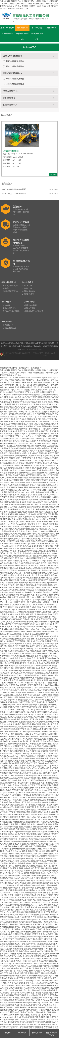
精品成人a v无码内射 (15, 710)
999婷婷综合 (18, 700)
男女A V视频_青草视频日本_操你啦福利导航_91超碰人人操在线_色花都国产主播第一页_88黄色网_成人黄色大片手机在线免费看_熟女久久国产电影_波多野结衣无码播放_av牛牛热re (29, 372)
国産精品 (16, 998)
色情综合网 (17, 678)
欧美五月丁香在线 (25, 702)
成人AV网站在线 (12, 956)
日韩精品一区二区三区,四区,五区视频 (31, 412)
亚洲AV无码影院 (26, 1012)
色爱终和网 (44, 937)
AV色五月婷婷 (46, 885)
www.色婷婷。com (47, 434)
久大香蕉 (13, 795)
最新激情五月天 (45, 622)
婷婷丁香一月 (23, 754)
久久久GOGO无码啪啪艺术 (23, 673)
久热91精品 (39, 439)
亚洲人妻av (24, 441)
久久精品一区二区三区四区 (10, 893)
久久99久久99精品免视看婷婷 (20, 534)
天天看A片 (8, 390)
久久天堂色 (28, 717)
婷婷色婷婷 (48, 888)
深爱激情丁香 (18, 949)
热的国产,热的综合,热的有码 (25, 727)
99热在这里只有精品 (45, 683)
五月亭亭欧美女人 (42, 656)
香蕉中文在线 (36, 1022)
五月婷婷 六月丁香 (31, 658)
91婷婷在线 (12, 412)
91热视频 (53, 878)
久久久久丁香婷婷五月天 (22, 766)
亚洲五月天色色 (21, 409)
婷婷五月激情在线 (27, 712)
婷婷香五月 (35, 456)
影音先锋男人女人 (21, 900)
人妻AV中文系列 (15, 758)
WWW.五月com (35, 790)
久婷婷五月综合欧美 (10, 817)
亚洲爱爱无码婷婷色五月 (48, 658)
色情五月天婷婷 (15, 880)
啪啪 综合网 (48, 470)
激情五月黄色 (41, 741)
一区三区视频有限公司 (46, 732)
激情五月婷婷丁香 (28, 524)
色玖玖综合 (29, 627)
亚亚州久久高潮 (45, 998)
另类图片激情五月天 (15, 895)
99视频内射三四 (48, 856)
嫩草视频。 (23, 817)
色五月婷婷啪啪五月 (13, 905)
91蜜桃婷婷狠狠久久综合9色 (18, 453)
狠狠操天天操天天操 (47, 500)
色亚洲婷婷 (50, 1024)
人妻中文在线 (38, 585)
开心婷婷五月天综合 (50, 463)
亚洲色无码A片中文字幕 (10, 692)
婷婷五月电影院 (26, 736)
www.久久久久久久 (16, 675)
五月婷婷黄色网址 (32, 939)
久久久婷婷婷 (52, 553)
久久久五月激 (9, 890)
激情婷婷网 (17, 858)
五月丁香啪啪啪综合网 (50, 800)
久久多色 (22, 563)
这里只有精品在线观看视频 (18, 382)
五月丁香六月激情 (27, 566)
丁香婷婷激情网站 (13, 744)
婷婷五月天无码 (15, 456)
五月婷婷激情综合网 (41, 878)
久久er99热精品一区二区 (25, 461)
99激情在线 (17, 822)
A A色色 (48, 807)
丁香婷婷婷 (4, 531)
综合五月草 (32, 473)
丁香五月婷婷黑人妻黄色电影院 (24, 680)
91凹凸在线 (24, 910)
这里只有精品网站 (7, 995)
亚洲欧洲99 (23, 473)
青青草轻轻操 (13, 514)
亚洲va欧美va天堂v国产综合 (16, 431)
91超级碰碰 (18, 480)
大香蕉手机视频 (20, 1007)
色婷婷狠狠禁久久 (13, 944)
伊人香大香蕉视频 (40, 619)
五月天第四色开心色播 (11, 910)
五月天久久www (42, 390)
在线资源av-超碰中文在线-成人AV (40, 526)
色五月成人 (27, 668)
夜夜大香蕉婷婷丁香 (40, 829)
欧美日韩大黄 (32, 609)
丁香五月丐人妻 (39, 858)
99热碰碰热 (48, 585)
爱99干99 (20, 644)
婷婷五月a (49, 607)
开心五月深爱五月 (50, 551)
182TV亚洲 (10, 1027)
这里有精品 (27, 592)
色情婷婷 (30, 439)
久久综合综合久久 (22, 443)
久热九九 (20, 658)
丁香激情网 (8, 583)
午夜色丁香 (6, 680)
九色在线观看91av (36, 597)
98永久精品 (35, 924)
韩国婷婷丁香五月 (14, 578)
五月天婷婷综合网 (45, 451)
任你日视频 (32, 556)
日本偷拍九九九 (14, 834)
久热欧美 (39, 517)
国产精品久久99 (18, 929)
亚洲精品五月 (49, 378)
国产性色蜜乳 (16, 849)
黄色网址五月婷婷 (36, 744)
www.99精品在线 (23, 785)
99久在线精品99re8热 (50, 722)
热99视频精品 (52, 395)
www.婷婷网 (4, 631)
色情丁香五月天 (37, 639)
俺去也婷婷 (33, 385)
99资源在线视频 (20, 504)
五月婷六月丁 (39, 771)
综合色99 (52, 963)
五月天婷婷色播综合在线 (46, 973)
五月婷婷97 (24, 783)
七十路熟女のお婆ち (13, 1005)
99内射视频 (6, 846)
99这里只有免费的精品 (34, 612)
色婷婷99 (33, 751)
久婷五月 (14, 568)
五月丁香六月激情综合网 (24, 463)
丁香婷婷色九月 (30, 468)
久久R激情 (52, 822)
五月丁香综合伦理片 (18, 963)
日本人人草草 (49, 712)
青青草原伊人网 (23, 614)
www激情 (47, 387)
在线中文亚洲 (18, 512)
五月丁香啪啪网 (39, 756)
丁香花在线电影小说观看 (45, 417)
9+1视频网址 (23, 824)
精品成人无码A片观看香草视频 (40, 426)
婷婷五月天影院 (21, 722)
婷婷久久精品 (47, 651)
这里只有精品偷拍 (37, 780)
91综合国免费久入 (22, 751)
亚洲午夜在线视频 (31, 512)
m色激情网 (22, 507)
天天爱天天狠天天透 (24, 502)
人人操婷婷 (28, 810)
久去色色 (5, 873)
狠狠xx (46, 778)
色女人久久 (13, 470)
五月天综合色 (40, 873)
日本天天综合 (36, 490)
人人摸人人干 (14, 756)
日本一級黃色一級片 (27, 390)
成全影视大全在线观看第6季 (28, 500)
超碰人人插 (47, 976)
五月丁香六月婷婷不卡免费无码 (41, 763)
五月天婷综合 (41, 724)
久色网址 (38, 448)
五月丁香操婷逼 (30, 973)
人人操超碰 (12, 741)
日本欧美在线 (25, 985)
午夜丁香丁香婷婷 (28, 458)
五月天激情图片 (50, 968)
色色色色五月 (35, 783)
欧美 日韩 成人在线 (11, 653)
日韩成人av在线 (25, 924)
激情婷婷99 (35, 822)
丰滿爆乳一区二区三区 (34, 387)
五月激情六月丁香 (45, 793)
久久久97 (52, 898)
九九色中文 (42, 575)
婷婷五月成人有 (12, 915)
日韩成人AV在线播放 (19, 426)
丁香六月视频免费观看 (20, 983)
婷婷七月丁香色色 (25, 749)
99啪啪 (2, 702)
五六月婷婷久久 (6, 746)
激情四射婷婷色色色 (24, 868)
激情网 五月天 (14, 531)
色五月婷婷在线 (14, 651)
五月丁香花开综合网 (10, 600)
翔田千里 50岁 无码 (20, 912)
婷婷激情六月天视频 (17, 387)
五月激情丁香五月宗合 (30, 1015)
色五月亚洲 (49, 761)
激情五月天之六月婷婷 (17, 439)
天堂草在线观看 (38, 592)
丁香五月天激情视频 (41, 649)
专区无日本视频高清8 (25, 1010)
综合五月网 (42, 402)
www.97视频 (49, 644)
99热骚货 (26, 758)
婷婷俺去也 (4, 736)
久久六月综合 (11, 614)
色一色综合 (44, 922)
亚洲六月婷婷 (46, 946)
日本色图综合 (47, 1005)
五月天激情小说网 (38, 400)
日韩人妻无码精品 (13, 932)
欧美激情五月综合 (50, 639)
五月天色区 (37, 702)
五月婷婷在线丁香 (49, 546)
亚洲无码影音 (30, 959)
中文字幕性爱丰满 (13, 920)
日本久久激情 (14, 656)
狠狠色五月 (52, 710)
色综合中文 (28, 778)
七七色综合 (26, 634)
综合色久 (32, 900)
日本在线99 (23, 600)
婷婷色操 (5, 519)
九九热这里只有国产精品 (34, 580)
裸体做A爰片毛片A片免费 (35, 807)
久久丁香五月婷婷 (44, 910)
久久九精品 (23, 971)
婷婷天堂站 (23, 519)
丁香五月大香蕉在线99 (25, 497)
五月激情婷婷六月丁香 (11, 783)
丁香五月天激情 (36, 485)
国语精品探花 (19, 380)
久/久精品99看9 (43, 768)
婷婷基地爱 (50, 412)
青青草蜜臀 (10, 951)
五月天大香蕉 (51, 627)
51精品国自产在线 (44, 727)
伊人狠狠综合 (18, 587)
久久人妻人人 (9, 475)
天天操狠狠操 (27, 849)
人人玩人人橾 (18, 878)
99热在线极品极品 (36, 551)
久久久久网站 (16, 529)
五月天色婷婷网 (15, 1015)
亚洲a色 (23, 692)
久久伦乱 (37, 424)
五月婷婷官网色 (37, 968)
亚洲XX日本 (13, 627)
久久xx (35, 502)
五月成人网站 (29, 710)
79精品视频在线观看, (43, 678)
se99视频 (29, 771)
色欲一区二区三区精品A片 (28, 961)
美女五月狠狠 (36, 907)
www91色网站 (14, 719)
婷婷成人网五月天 (34, 854)
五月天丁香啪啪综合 (24, 553)
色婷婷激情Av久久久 (43, 673)
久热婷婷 (45, 898)
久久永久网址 (41, 890)
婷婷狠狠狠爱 (34, 1003)
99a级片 (23, 629)
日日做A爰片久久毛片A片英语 (43, 668)
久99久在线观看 (36, 651)
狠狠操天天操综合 (47, 1007)
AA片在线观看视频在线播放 (27, 883)
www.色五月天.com (13, 524)
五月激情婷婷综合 (26, 653)
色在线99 (5, 392)
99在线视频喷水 (46, 951)
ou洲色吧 (34, 995)
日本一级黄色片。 (21, 617)
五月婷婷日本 (14, 712)
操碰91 (16, 583)
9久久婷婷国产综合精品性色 (42, 465)
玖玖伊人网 (40, 761)
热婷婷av (42, 841)
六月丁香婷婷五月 (47, 783)
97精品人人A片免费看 (25, 536)
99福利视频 (43, 441)
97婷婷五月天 (18, 746)
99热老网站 (4, 880)
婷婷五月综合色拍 (36, 983)
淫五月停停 (49, 707)
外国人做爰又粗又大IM (38, 636)
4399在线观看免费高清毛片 (47, 944)
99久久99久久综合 (48, 971)
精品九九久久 (50, 839)
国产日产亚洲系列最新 (42, 1010)
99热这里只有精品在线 (19, 763)
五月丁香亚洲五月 (7, 504)
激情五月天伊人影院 (21, 602)
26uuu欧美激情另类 (34, 819)
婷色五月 (40, 644)
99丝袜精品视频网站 (46, 541)
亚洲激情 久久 (42, 473)
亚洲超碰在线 (9, 443)
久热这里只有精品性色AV (45, 458)
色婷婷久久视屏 (34, 971)
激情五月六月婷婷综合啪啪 (35, 483)
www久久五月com (17, 705)
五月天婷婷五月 (46, 939)
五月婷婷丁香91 (30, 644)
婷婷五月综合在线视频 (27, 827)
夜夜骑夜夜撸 (5, 773)
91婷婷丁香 (43, 431)
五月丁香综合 (53, 995)
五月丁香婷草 (25, 465)
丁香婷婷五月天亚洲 (20, 802)
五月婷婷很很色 (37, 985)
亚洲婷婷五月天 (30, 871)
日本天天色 (9, 851)
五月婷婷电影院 (25, 837)
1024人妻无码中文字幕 (47, 602)
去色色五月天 (53, 431)
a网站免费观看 (31, 861)
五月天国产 (6, 929)
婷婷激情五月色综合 (49, 666)
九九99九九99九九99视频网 (10, 622)
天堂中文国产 (41, 395)
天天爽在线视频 (24, 541)
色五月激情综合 (16, 634)
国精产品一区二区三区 (26, 741)
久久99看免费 (14, 988)
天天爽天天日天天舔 (10, 771)
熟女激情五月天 (28, 905)
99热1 (20, 592)
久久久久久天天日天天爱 (23, 407)
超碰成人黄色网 (48, 802)
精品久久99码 (5, 641)
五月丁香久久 (23, 729)
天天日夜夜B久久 (43, 751)
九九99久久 (44, 519)
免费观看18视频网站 (41, 749)
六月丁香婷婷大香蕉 (22, 1027)
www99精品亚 (27, 578)
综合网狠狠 (52, 556)
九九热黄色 (13, 378)
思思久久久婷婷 (15, 570)
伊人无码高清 (22, 646)
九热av (25, 902)
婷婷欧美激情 (51, 775)
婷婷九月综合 (41, 446)
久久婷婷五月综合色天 (46, 832)
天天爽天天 (42, 995)
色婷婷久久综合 (26, 756)
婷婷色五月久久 (6, 998)
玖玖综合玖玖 (14, 590)
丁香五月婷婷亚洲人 (22, 995)
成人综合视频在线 (26, 956)
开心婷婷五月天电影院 (29, 719)
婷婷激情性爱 (20, 890)
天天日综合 (12, 497)
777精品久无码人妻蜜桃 (13, 688)
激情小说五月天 (26, 1000)
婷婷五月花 (12, 883)
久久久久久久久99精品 (16, 797)
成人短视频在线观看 (22, 898)
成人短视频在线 (43, 380)
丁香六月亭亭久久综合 (17, 993)
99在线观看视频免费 (12, 1012)
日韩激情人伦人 (44, 573)
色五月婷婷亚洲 (12, 924)
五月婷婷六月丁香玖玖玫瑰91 (28, 429)
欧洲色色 (34, 541)
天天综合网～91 (37, 378)
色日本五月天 (52, 890)
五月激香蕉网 (30, 797)
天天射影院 (52, 619)
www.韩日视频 (39, 627)
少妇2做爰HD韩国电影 (14, 478)
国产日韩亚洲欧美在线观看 (29, 922)
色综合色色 (37, 849)
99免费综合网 (9, 463)
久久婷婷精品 (14, 629)
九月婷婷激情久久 (7, 397)
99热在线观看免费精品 (17, 819)
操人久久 (48, 592)
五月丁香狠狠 (40, 566)
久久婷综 (40, 871)
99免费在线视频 (29, 395)
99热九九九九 (33, 519)
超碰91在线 (54, 778)
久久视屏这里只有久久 (37, 495)
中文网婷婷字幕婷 (19, 402)
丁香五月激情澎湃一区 (8, 546)
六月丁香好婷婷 (44, 729)
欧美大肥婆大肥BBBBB (27, 446)
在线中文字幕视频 (41, 700)
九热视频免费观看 (45, 851)
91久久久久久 (7, 602)
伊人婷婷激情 (33, 902)
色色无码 (22, 583)
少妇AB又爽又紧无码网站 (28, 739)
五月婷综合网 (9, 517)
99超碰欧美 (46, 993)
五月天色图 (31, 917)
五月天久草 (53, 544)
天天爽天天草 (26, 661)
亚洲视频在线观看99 (31, 949)
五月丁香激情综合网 (31, 434)
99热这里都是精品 (22, 485)
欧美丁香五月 (32, 575)
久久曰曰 (46, 766)
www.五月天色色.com (41, 1000)
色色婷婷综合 (33, 839)
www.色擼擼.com (33, 951)
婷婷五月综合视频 (19, 937)
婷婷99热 (47, 736)
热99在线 (23, 595)
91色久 (16, 800)
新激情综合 (21, 832)
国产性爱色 (26, 529)
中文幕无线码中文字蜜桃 (47, 861)
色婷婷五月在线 (8, 751)
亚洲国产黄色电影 (27, 656)
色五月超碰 (4, 483)
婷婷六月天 (42, 502)
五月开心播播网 (26, 920)
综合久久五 (35, 895)
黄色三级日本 (24, 915)
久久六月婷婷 (34, 754)
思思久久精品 (5, 563)
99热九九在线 (7, 878)
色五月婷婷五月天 (25, 976)
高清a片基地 (37, 941)
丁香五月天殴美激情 (38, 785)
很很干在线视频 (22, 448)
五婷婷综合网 (5, 863)
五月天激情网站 (34, 817)
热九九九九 (4, 756)
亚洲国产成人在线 (25, 829)
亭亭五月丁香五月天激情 (18, 551)
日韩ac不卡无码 (41, 929)
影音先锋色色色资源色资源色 (17, 1003)
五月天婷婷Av (25, 998)
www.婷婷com (5, 807)
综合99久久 (24, 651)
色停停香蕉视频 (42, 583)
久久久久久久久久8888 (29, 531)
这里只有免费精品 (49, 490)
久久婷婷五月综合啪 (37, 453)
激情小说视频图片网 (48, 934)
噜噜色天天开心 (12, 473)
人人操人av (14, 519)
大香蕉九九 (34, 602)
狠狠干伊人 (24, 744)
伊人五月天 (10, 485)
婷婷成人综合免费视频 (11, 566)
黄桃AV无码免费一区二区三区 (44, 810)
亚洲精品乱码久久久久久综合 (35, 675)
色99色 (31, 414)
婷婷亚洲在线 (34, 397)
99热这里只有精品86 (44, 959)
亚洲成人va (53, 700)
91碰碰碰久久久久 (52, 561)
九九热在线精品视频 (12, 805)
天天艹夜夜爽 (29, 761)
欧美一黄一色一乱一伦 (19, 385)
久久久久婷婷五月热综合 (9, 968)
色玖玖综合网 (44, 719)
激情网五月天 (51, 453)
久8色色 (13, 873)
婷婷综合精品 (38, 736)
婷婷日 (12, 392)
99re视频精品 (51, 531)
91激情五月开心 (41, 710)
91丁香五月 (28, 856)
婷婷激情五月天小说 (22, 639)
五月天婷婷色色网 (42, 1017)
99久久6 (41, 561)
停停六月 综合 (18, 973)
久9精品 (34, 631)
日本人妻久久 (29, 746)
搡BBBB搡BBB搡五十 (14, 907)
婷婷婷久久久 (11, 761)
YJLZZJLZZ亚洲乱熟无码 (38, 544)
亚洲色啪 (20, 761)
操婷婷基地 (33, 729)
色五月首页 (17, 548)
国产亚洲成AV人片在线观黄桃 (13, 788)
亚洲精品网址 (5, 832)
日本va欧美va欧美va (34, 876)
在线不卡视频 (5, 556)
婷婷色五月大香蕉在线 (27, 514)
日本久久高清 (45, 1015)
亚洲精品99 (28, 775)
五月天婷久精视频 (10, 424)
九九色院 (42, 531)
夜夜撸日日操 (47, 653)
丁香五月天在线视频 (17, 483)
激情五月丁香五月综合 (46, 404)
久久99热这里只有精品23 (43, 717)
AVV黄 (13, 832)
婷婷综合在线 (44, 795)
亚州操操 (23, 556)
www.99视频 (12, 507)
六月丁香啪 (8, 978)
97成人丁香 (49, 780)
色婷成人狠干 (30, 380)
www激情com (30, 705)
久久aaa (16, 390)
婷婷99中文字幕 (50, 688)
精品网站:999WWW (47, 397)
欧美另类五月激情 (39, 893)
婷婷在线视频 (35, 800)
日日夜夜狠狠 (46, 817)
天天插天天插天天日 (37, 607)
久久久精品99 (51, 566)
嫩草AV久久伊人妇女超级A (37, 504)
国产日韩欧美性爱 (31, 573)
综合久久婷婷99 (33, 937)
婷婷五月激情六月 (14, 561)
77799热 (31, 888)
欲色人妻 (12, 1010)
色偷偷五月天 (29, 1017)
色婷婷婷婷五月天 (7, 668)
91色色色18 (14, 954)
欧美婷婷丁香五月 (20, 888)
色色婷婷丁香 (43, 805)
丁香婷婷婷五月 (25, 378)
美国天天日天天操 (27, 966)
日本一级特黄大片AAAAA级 (33, 641)
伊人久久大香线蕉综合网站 (27, 793)
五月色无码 (10, 409)
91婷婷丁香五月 (40, 536)
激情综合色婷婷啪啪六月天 (21, 941)
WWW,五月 (28, 878)
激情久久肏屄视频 (35, 722)
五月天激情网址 (47, 924)
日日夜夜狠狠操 (23, 607)
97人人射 (37, 734)
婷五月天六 (21, 575)
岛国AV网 (46, 773)
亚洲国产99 (39, 712)
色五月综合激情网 (39, 634)
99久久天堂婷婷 (15, 768)
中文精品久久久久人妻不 (13, 573)
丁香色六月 (45, 895)
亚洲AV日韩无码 (50, 529)
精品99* (51, 900)
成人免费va (4, 558)
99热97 (55, 793)
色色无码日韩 (37, 976)
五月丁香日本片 (10, 793)
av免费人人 (26, 456)
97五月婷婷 (28, 587)
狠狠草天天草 (33, 431)
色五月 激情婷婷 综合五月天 (26, 404)
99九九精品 (6, 790)
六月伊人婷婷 (47, 819)
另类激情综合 (51, 1012)
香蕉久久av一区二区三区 (17, 526)
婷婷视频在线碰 (37, 1027)
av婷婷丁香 (31, 963)
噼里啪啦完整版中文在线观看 (19, 1022)
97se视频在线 (49, 985)
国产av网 (37, 407)
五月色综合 (31, 663)
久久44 (34, 451)
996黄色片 (36, 934)
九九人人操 (19, 851)
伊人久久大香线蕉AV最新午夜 (29, 419)
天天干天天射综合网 (13, 585)
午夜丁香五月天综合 (12, 861)
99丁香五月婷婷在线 (15, 775)
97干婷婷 (27, 895)
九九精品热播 (37, 766)
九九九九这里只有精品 (48, 754)
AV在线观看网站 (8, 404)
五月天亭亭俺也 (33, 1007)
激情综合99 (33, 732)
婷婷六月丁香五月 (48, 419)
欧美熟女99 (19, 517)
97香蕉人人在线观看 (30, 561)
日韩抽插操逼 (5, 849)
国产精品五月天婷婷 (33, 666)
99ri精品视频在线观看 (47, 961)
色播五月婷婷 (44, 788)
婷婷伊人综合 (13, 981)
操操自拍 (15, 846)
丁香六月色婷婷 (20, 854)
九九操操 (38, 624)
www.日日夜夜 (27, 734)
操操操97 (46, 954)
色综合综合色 (11, 536)
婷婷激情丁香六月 (51, 744)
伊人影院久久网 (25, 451)
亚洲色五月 (12, 646)
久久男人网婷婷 (30, 480)
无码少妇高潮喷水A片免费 (23, 1024)
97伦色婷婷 (38, 697)
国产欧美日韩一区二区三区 (16, 1020)
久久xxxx (45, 790)
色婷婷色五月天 (32, 788)
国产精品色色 (42, 556)
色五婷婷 (40, 548)
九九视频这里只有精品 (41, 587)
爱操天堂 (5, 539)
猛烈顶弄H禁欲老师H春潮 (36, 507)
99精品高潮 (25, 812)
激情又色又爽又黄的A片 (43, 578)
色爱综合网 (23, 846)
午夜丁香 (36, 868)
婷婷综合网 (37, 856)
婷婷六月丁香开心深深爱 (36, 595)
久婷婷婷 (43, 392)
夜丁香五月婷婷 (18, 790)
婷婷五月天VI (5, 434)
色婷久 (37, 497)
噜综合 (10, 697)
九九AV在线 (43, 512)
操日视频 (16, 671)
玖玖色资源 (26, 822)
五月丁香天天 (34, 382)
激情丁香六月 (27, 880)
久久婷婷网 (49, 524)
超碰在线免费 (27, 858)
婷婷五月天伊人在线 (49, 846)
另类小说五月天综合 (26, 424)
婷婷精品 (35, 998)
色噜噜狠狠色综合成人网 (37, 978)
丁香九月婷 (28, 714)
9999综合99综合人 (21, 414)
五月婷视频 (39, 888)
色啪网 (39, 514)
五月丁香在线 (33, 600)
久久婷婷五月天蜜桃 (7, 448)
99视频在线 (28, 885)
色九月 (39, 927)
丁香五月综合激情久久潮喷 (23, 844)
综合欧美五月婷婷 (19, 724)
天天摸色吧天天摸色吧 (30, 622)
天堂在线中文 (39, 707)
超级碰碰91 (19, 468)
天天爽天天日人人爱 (34, 954)
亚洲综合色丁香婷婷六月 (31, 1005)
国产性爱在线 (38, 880)
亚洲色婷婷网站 (48, 854)
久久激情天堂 (26, 893)
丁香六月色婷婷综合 (10, 827)
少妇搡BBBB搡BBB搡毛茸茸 (16, 663)
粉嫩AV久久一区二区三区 (33, 436)
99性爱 (36, 392)
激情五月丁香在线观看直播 (10, 661)
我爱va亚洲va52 (48, 685)
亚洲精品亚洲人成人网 (36, 409)
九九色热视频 (16, 400)
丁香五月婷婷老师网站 (29, 834)
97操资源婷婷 (33, 841)
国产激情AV (24, 636)
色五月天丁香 (16, 641)
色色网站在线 (42, 797)
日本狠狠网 (21, 612)
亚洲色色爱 (25, 671)
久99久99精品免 (35, 802)
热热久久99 (47, 517)
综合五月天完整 (6, 946)
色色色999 (6, 705)
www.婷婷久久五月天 (48, 382)
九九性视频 (15, 556)
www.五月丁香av (6, 700)
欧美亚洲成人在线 (46, 883)
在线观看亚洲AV (12, 451)
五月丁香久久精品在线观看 (12, 717)
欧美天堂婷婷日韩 (31, 851)
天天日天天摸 (17, 815)
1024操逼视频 (9, 490)
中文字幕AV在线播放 (51, 966)
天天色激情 (39, 590)
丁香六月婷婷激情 (20, 697)
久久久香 (26, 907)
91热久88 (44, 822)
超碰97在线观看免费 (46, 834)
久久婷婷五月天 (17, 434)
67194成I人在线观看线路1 (9, 465)
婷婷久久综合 (42, 900)
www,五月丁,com (39, 775)
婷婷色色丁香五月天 (35, 470)
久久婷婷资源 (27, 585)
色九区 (50, 402)
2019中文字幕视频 (49, 849)
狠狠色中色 (15, 927)
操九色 (48, 400)
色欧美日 (38, 966)
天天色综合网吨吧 (16, 778)
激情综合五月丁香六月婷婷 (33, 688)
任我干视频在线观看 (13, 734)
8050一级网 (35, 837)
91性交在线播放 (6, 724)
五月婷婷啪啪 (41, 705)
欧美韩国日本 (38, 778)
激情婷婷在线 (43, 631)
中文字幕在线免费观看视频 (20, 631)
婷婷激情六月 (44, 600)
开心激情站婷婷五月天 (48, 629)
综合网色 (37, 653)
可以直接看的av (10, 612)
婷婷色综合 (48, 695)
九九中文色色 (13, 990)
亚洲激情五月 (47, 424)
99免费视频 (30, 873)
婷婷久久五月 (14, 736)
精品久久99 (26, 400)
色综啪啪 (36, 885)
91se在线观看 (53, 502)
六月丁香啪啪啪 (20, 609)
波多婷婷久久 (31, 692)
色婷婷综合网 (32, 402)
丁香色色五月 (13, 624)
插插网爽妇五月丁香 (17, 959)
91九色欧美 (4, 1015)
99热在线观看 (49, 1027)
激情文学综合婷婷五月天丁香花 (43, 492)
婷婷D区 (24, 839)
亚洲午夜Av (53, 829)
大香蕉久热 (18, 871)
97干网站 (38, 463)
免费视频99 (4, 778)
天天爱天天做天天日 (23, 490)
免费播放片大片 (28, 678)
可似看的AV (12, 575)
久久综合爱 (43, 902)
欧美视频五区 (47, 448)
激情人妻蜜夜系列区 (27, 624)
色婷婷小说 (41, 824)
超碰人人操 (21, 873)
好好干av (50, 495)
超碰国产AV (17, 902)
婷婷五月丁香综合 (34, 993)
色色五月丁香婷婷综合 (41, 570)
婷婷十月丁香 (27, 570)
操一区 (30, 697)
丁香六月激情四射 (25, 981)
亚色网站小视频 (37, 529)
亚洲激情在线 (29, 929)
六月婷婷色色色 (29, 421)
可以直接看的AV (44, 692)
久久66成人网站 (40, 1024)
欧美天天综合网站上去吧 (17, 876)
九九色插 (9, 671)
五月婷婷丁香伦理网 (41, 981)
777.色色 (9, 512)
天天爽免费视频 (6, 802)
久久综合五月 (47, 407)
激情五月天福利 (12, 702)
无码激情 (42, 990)
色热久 (19, 695)
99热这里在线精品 (33, 563)
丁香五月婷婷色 (32, 990)
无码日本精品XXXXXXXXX (19, 492)
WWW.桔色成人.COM (19, 773)
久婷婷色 (14, 563)
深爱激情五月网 (17, 856)
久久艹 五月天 (25, 968)
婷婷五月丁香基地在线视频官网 (45, 920)
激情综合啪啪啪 (40, 956)
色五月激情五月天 (9, 607)
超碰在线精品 (11, 417)
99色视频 (22, 954)
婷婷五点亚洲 (14, 985)
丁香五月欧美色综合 (28, 927)
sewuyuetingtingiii (6, 1017)
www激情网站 (35, 915)
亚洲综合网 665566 (44, 468)
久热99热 (47, 880)
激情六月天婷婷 (17, 885)
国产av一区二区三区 (7, 553)
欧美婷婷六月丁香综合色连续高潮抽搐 (24, 539)
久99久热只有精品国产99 (39, 671)
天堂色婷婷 (6, 815)
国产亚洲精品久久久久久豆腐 (15, 917)
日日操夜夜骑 (40, 414)
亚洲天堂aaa (46, 988)
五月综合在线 (52, 446)
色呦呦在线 (51, 990)
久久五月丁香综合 (20, 978)
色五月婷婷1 (38, 932)
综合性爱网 (6, 597)
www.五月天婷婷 (41, 905)
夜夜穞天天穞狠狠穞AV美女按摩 (35, 478)
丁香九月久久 (43, 609)
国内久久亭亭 (16, 863)
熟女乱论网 (18, 421)
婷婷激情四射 (33, 617)
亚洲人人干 (8, 800)
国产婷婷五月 (24, 800)
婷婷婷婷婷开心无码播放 (22, 934)
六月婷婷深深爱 (10, 429)
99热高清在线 (14, 1000)
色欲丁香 (50, 893)
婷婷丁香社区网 (35, 846)
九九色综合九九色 (21, 397)
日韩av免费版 (22, 795)
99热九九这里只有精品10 (36, 605)
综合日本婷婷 (31, 832)
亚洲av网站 (31, 724)
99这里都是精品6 (17, 807)
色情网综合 (30, 890)
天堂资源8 (18, 668)
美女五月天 (51, 724)
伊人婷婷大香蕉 (8, 468)
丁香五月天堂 (13, 749)
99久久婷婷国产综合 (35, 1020)
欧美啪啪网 (13, 922)
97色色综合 (23, 470)
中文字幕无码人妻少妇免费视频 (30, 546)
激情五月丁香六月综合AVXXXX (42, 443)
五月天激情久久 (33, 629)
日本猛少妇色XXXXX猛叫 (47, 917)
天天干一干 (40, 524)
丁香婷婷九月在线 (7, 898)
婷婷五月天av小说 (9, 868)
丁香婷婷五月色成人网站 (13, 810)
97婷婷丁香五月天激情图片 (46, 480)
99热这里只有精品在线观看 (45, 746)
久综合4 (40, 663)
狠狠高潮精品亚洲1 (35, 912)
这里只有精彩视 (8, 722)
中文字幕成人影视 (51, 771)
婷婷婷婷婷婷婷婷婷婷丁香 (10, 839)
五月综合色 (34, 441)
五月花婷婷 (43, 617)
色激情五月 (48, 590)
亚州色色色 (50, 558)
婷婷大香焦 (12, 785)
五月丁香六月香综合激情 (15, 939)
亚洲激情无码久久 (43, 680)
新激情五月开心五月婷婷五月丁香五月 (18, 707)
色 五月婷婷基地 (47, 456)
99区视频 (38, 461)
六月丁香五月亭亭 (9, 500)
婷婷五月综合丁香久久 (24, 392)
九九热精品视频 (30, 558)
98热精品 (16, 946)
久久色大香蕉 (18, 1017)
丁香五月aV (4, 795)
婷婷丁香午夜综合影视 (20, 597)
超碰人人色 (6, 983)
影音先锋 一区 (7, 617)
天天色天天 (47, 932)
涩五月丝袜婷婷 (44, 739)
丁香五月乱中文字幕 (28, 944)
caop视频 (3, 780)
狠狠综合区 (4, 378)
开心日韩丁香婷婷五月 (29, 805)
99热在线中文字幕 (39, 553)
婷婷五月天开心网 (18, 580)
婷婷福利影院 (29, 517)
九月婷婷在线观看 (24, 522)
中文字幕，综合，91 (20, 495)
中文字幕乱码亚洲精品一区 (33, 695)
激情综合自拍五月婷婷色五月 (31, 685)
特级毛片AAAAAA (29, 768)
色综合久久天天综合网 (41, 534)
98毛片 (52, 600)
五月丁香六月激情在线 (41, 661)
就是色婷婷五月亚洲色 (30, 863)
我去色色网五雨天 (29, 548)
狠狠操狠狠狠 (17, 395)
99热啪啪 (18, 619)
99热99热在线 (36, 898)
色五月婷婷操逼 (21, 475)
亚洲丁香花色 (27, 649)
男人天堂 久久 (48, 1020)
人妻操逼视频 (33, 795)
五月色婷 (54, 993)
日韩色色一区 (28, 619)
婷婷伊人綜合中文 (41, 844)
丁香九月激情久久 (35, 773)
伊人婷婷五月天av (12, 685)
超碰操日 (34, 812)
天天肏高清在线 (50, 548)
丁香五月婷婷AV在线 (48, 539)
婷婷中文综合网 (10, 644)
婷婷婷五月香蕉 (36, 758)
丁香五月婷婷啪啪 (35, 475)
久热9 (26, 790)
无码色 (22, 861)
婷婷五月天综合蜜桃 (49, 734)
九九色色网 (12, 658)
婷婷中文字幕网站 (11, 837)
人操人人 (33, 910)
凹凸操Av (26, 815)
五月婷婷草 (53, 805)
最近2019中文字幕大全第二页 (18, 780)
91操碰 (21, 627)
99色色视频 (54, 895)
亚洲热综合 (31, 583)
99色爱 (44, 1022)
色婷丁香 (22, 990)
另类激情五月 (43, 385)
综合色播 (16, 441)
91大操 (42, 839)
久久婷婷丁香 (7, 673)
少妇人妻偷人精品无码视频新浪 (31, 568)
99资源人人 (40, 558)
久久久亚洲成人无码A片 (26, 417)
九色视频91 (12, 522)
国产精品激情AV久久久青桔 (31, 988)
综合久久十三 (28, 700)
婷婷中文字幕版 (37, 815)
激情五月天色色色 (16, 558)
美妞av (31, 448)
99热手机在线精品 (27, 590)
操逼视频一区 (49, 612)
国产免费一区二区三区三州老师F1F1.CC (21, 683)
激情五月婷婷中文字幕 (38, 614)
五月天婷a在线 (20, 951)
